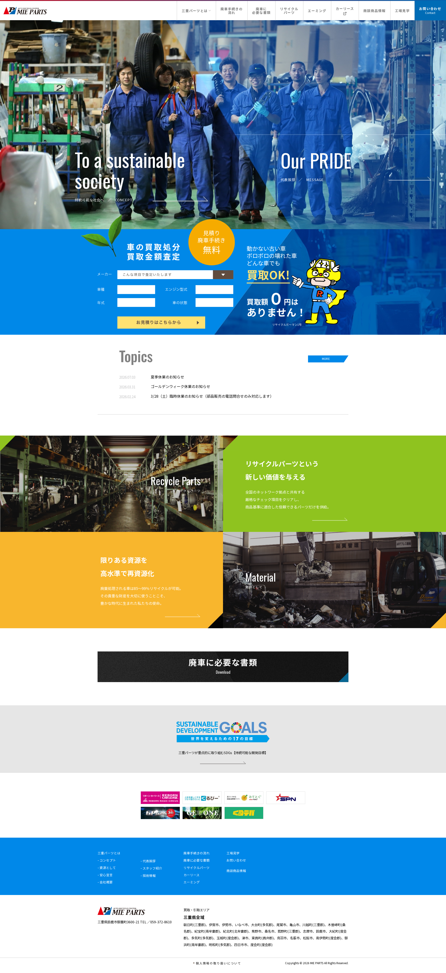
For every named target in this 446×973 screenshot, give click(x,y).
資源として (108, 867)
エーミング (317, 10)
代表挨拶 (149, 861)
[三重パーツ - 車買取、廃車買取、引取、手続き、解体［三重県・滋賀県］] (25, 10)
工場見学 (402, 10)
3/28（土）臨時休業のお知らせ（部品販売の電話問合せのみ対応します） (212, 396)
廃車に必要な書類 (261, 10)
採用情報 (149, 875)
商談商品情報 (374, 10)
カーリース (345, 8)
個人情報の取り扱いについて (218, 963)
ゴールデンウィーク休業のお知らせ (180, 386)
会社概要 (106, 882)
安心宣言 (106, 874)
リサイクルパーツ (289, 10)
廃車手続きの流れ (231, 10)
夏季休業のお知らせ (167, 376)
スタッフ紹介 (152, 868)
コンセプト (108, 860)
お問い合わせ (430, 8)
